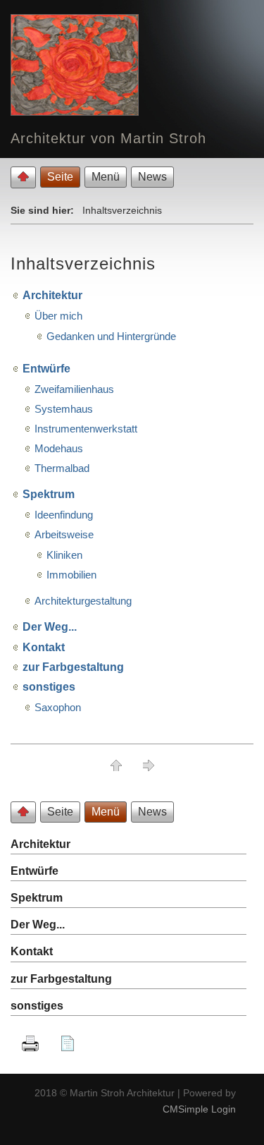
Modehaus (58, 448)
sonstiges (49, 687)
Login (223, 1109)
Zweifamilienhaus (74, 389)
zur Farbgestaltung (73, 667)
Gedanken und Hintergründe (111, 336)
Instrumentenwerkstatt (85, 429)
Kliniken (64, 555)
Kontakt (44, 647)
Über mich (58, 316)
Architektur (52, 295)
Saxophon (57, 707)
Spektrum (49, 494)
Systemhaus (63, 409)
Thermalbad (61, 468)
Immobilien (71, 575)
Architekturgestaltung (83, 601)
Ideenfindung (63, 515)
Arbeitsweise (64, 534)
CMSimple (185, 1109)
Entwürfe (46, 369)
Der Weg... (50, 627)
